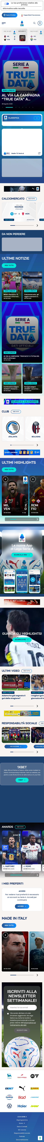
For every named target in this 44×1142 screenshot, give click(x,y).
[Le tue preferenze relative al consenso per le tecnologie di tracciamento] (40, 1138)
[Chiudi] (37, 564)
